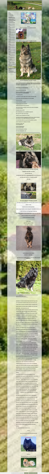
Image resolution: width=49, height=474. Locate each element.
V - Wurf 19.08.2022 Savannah (11, 57)
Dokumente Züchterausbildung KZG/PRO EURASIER (11, 18)
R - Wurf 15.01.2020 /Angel (11, 51)
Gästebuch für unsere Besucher (12, 68)
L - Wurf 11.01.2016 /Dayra (11, 41)
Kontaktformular (11, 71)
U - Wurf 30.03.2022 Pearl (11, 56)
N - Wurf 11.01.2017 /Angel (11, 44)
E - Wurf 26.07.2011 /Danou (11, 29)
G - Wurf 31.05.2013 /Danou (11, 33)
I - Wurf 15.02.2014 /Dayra (11, 36)
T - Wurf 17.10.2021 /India (11, 54)
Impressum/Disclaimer (12, 72)
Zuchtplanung (10, 14)
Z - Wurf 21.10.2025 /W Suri (12, 64)
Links (9, 70)
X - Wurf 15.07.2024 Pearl (11, 61)
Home (9, 12)
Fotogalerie (10, 65)
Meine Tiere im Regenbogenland (11, 67)
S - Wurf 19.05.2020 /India (11, 52)
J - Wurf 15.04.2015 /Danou (11, 37)
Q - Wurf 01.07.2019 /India (11, 49)
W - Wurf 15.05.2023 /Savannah (11, 59)
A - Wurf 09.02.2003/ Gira (11, 23)
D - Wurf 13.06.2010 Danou (11, 28)
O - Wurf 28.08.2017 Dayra (11, 46)
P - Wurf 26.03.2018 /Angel (11, 47)
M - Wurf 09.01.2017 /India (11, 42)
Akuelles (9, 13)
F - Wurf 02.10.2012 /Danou (11, 31)
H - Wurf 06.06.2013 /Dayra (11, 34)
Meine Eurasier (10, 21)
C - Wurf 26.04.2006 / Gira (11, 26)
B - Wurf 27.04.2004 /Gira (11, 24)
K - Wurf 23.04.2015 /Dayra (11, 39)
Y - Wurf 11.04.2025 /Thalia (11, 62)
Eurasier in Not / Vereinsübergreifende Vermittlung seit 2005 (11, 20)
